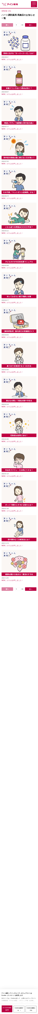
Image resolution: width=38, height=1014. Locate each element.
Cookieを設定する (19, 1009)
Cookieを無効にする (31, 1009)
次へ (30, 25)
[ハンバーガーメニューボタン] (34, 4)
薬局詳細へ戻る (6, 11)
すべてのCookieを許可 (7, 1009)
